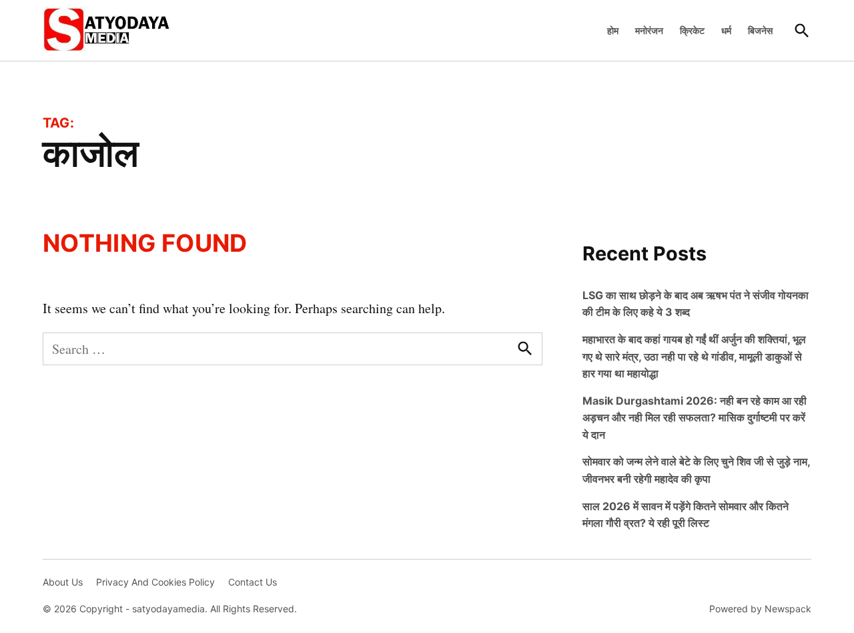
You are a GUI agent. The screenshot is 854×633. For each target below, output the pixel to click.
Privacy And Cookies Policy (155, 582)
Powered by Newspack (760, 608)
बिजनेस (760, 30)
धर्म (726, 30)
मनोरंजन (649, 30)
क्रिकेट (692, 30)
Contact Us (252, 582)
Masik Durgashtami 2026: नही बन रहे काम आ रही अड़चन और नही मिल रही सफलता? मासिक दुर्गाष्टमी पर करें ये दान (694, 417)
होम (612, 30)
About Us (63, 582)
